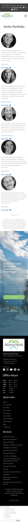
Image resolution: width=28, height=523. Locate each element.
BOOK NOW (14, 297)
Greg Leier (4, 64)
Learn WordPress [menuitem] (10, 513)
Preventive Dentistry (10, 439)
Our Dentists (7, 405)
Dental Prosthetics (9, 453)
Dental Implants (8, 463)
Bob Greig (4, 206)
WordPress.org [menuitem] (9, 509)
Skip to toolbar (5, 507)
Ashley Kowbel (6, 102)
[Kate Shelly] (8, 154)
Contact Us (6, 427)
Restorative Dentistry (10, 450)
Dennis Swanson (6, 135)
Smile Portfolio (8, 419)
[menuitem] (15, 520)
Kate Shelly (5, 171)
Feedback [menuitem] (7, 517)
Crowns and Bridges (10, 456)
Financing (6, 413)
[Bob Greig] (8, 189)
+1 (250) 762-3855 (16, 7)
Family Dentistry (8, 442)
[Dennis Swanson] (8, 120)
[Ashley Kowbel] (8, 82)
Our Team (6, 407)
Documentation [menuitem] (9, 511)
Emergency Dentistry (10, 448)
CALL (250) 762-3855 (15, 301)
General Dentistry (9, 436)
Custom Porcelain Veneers (12, 472)
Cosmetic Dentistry (9, 466)
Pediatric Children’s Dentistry (13, 445)
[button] (25, 16)
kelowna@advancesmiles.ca (12, 356)
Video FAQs (7, 416)
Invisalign (6, 474)
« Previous (13, 215)
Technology (7, 410)
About (5, 402)
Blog (4, 424)
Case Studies (7, 421)
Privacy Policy (14, 500)
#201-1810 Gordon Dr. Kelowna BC (14, 5)
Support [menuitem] (7, 515)
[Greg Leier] (8, 47)
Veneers (5, 469)
